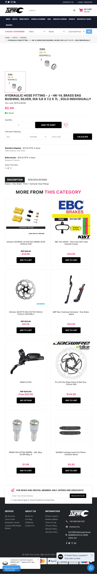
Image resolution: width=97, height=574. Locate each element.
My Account (10, 516)
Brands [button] (9, 25)
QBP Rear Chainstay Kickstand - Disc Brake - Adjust (71, 313)
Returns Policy (51, 529)
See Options (26, 400)
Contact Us (29, 526)
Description (15, 179)
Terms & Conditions (36, 500)
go (89, 31)
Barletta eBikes (51, 519)
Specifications (37, 179)
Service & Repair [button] (60, 19)
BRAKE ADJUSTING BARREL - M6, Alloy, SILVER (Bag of (25, 453)
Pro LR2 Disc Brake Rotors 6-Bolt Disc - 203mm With (71, 383)
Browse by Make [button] (84, 19)
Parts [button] (14, 19)
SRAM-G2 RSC (26, 382)
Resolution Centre (12, 522)
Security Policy (51, 532)
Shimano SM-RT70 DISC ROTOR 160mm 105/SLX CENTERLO (26, 313)
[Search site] (74, 10)
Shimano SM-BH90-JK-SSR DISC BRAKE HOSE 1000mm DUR (26, 243)
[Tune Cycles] (14, 10)
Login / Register (85, 2)
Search (72, 19)
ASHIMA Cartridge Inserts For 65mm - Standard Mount (71, 453)
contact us (68, 2)
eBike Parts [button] (24, 19)
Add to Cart (48, 125)
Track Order (10, 519)
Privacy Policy (49, 500)
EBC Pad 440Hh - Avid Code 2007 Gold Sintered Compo (71, 243)
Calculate (82, 137)
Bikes (8, 19)
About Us (29, 516)
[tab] (15, 180)
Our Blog (28, 519)
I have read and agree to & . (34, 500)
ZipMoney (29, 522)
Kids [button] (49, 19)
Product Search (51, 516)
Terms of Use (50, 522)
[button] (66, 125)
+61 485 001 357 (77, 521)
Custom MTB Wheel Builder (13, 527)
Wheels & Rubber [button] (38, 19)
